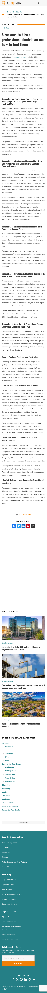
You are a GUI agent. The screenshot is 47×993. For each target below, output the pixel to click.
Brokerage (9, 746)
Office (7, 757)
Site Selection (10, 781)
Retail (7, 760)
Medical (5, 792)
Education (6, 785)
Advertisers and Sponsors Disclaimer (11, 928)
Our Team (5, 847)
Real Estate (17, 12)
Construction (10, 774)
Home (8, 12)
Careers (5, 857)
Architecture (9, 767)
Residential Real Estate (11, 810)
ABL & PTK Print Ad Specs (12, 894)
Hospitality (6, 788)
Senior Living (10, 778)
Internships (6, 852)
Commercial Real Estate (11, 764)
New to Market (7, 803)
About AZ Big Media (9, 842)
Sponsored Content (9, 904)
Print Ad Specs (7, 889)
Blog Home (25, 515)
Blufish (6, 989)
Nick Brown (6, 28)
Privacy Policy (7, 917)
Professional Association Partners (14, 862)
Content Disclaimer (9, 922)
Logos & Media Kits (9, 879)
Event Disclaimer (8, 934)
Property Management (10, 806)
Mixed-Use (6, 795)
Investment (9, 753)
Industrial (8, 750)
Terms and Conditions (10, 939)
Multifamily (6, 799)
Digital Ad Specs (8, 884)
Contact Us (6, 867)
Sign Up (18, 964)
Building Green (10, 771)
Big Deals (5, 743)
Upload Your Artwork (9, 899)
